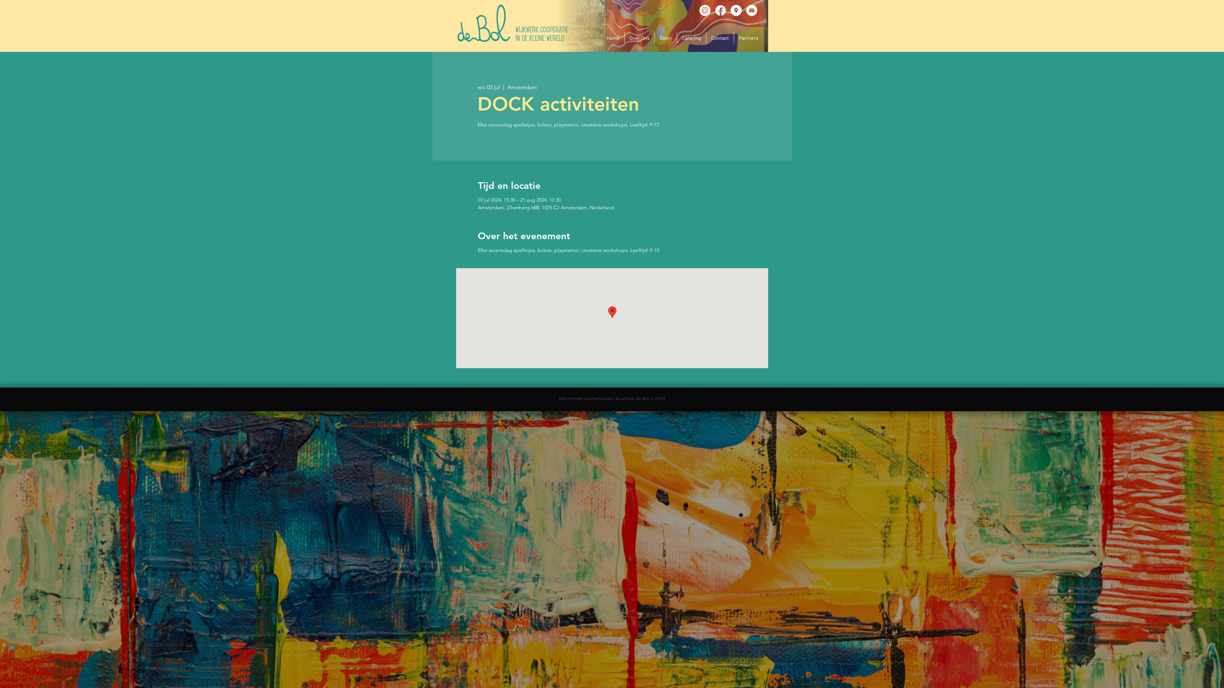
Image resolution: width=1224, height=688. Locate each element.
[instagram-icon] (705, 10)
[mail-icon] (752, 10)
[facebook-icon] (720, 10)
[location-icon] (736, 10)
